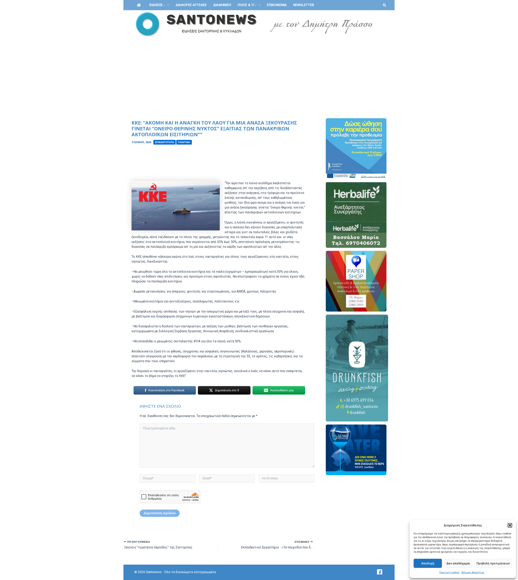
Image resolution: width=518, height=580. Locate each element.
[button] (510, 525)
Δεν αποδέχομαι (458, 563)
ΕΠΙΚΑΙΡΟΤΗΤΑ (164, 142)
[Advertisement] (259, 68)
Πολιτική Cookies (449, 572)
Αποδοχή (427, 563)
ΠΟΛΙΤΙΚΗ (184, 142)
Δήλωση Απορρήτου (472, 572)
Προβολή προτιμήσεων (493, 563)
